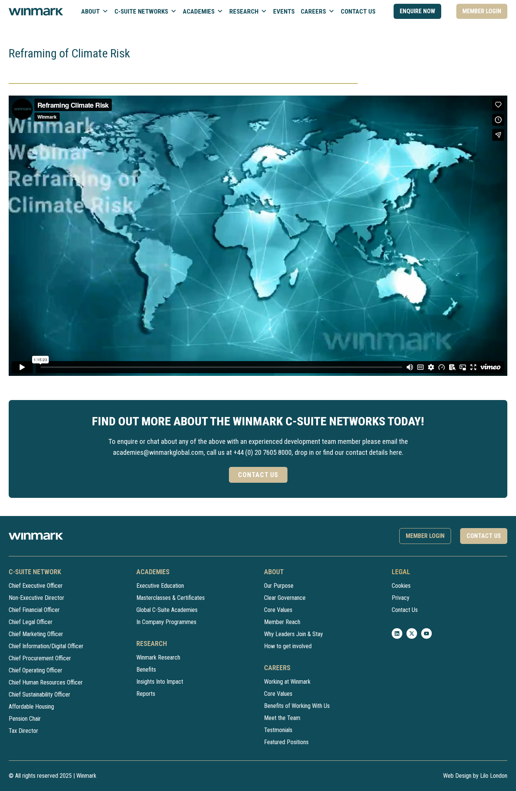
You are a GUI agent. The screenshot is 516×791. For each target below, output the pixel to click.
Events (284, 11)
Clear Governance (285, 597)
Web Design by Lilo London (475, 775)
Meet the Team (282, 717)
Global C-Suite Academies (167, 609)
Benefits (146, 669)
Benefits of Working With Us (297, 705)
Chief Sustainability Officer (39, 694)
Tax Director (23, 730)
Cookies (401, 585)
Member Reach (282, 622)
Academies (199, 11)
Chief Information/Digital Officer (46, 646)
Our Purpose (279, 585)
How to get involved (288, 646)
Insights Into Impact (159, 681)
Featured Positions (286, 742)
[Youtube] (426, 633)
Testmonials (278, 730)
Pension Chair (25, 718)
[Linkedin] (397, 633)
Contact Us (358, 11)
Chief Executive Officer (36, 585)
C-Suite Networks (141, 11)
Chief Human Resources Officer (46, 682)
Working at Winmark (287, 681)
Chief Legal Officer (31, 622)
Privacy (400, 597)
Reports (145, 693)
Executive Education (160, 585)
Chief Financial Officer (34, 609)
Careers (313, 11)
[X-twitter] (411, 633)
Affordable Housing (31, 706)
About (90, 11)
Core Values (278, 609)
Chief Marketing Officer (36, 634)
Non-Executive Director (36, 597)
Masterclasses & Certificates (170, 597)
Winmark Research (158, 657)
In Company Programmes (166, 622)
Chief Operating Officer (35, 670)
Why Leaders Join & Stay (293, 634)
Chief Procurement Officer (40, 658)
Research (243, 11)
